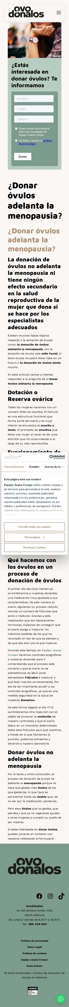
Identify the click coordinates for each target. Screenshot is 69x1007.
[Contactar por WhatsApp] (60, 998)
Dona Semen (34, 965)
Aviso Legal (34, 947)
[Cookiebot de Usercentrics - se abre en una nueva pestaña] (49, 457)
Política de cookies (34, 953)
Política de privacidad (34, 940)
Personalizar (32, 537)
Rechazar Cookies (34, 547)
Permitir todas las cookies (35, 526)
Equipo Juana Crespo (34, 959)
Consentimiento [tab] (14, 466)
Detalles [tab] (34, 466)
